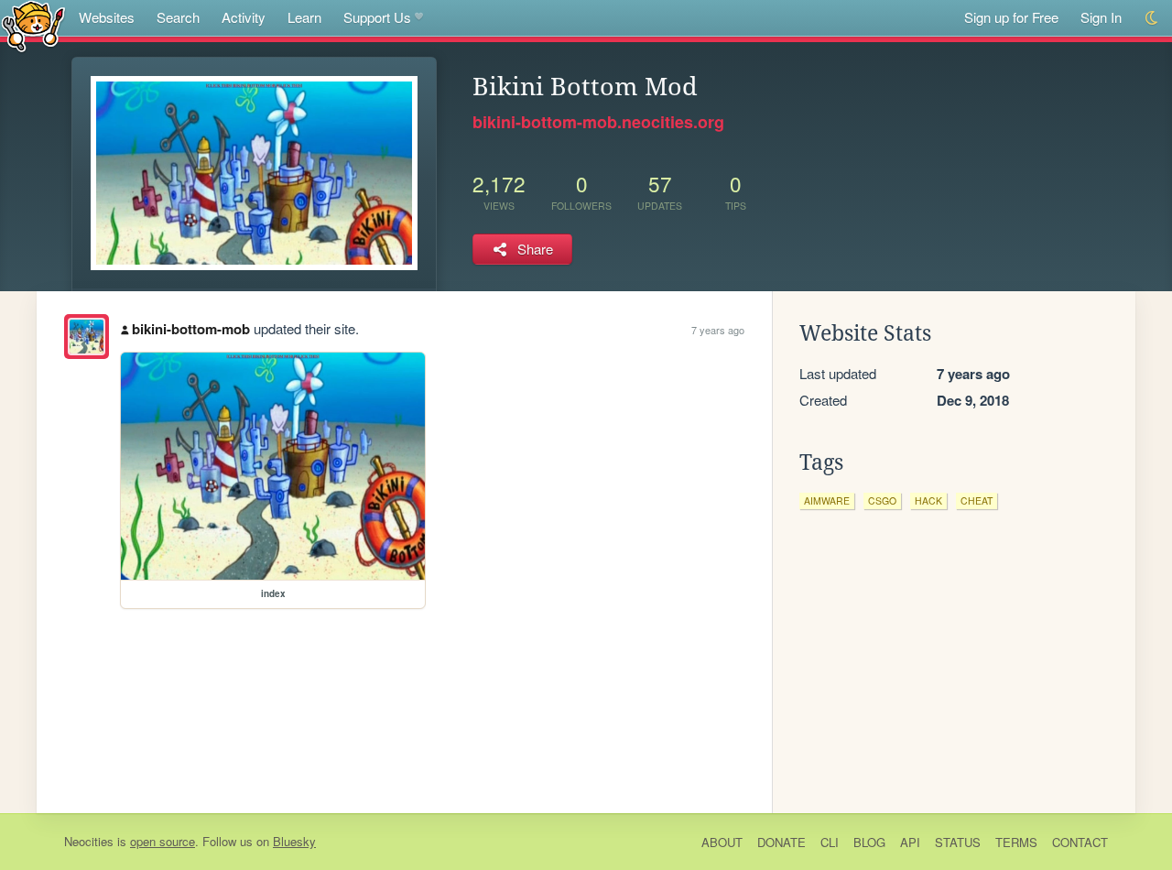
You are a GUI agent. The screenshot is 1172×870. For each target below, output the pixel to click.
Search (178, 17)
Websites (107, 17)
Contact (1080, 842)
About (722, 842)
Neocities (89, 841)
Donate (781, 842)
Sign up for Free (1011, 17)
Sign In (1101, 17)
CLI (829, 842)
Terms (1016, 842)
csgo (882, 500)
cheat (976, 500)
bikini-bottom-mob (191, 329)
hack (928, 500)
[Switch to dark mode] (1152, 18)
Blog (869, 842)
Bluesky (294, 841)
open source (162, 841)
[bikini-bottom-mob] (86, 336)
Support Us (377, 17)
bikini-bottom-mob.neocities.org (598, 122)
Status (958, 842)
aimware (827, 500)
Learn (304, 17)
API (910, 842)
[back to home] (33, 25)
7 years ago (717, 329)
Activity (244, 17)
